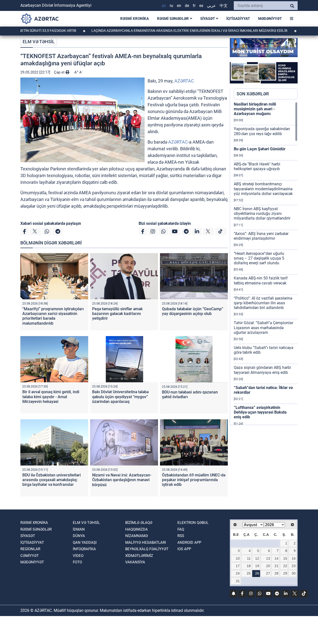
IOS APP (184, 549)
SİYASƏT (208, 18)
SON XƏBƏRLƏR (253, 93)
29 (285, 573)
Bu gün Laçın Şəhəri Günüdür (259, 149)
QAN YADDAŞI (85, 542)
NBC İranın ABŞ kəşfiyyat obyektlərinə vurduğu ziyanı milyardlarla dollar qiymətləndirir (262, 213)
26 (257, 573)
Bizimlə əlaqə (138, 522)
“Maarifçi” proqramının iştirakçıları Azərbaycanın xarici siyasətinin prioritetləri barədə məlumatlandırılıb (53, 316)
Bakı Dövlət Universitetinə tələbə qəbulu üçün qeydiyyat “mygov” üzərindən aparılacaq (120, 396)
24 (238, 573)
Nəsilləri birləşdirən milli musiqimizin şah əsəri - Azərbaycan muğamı (255, 109)
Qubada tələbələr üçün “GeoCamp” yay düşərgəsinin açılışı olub (192, 311)
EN (179, 5)
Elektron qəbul (192, 522)
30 (294, 573)
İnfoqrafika (84, 549)
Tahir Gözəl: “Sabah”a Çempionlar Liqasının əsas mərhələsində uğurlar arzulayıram (263, 327)
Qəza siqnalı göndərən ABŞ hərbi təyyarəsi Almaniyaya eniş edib (262, 370)
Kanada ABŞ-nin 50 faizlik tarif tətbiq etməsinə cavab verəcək (261, 280)
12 (257, 558)
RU (171, 5)
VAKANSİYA (135, 562)
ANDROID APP (189, 542)
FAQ (180, 529)
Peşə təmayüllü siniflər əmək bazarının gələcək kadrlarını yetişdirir (117, 314)
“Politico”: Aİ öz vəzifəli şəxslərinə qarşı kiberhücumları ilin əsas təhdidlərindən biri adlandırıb (263, 303)
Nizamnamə (136, 536)
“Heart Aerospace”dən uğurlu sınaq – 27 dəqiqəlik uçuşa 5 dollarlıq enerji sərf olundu (259, 258)
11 (249, 558)
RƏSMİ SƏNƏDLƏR (173, 18)
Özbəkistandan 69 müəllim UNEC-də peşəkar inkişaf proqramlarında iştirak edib (193, 480)
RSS (180, 536)
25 (249, 573)
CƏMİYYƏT (29, 555)
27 (268, 573)
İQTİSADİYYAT (238, 18)
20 (268, 566)
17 (238, 566)
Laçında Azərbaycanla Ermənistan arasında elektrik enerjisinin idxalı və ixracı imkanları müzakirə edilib (170, 31)
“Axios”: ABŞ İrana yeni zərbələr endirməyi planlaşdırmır (261, 236)
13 (268, 558)
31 (238, 581)
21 (276, 566)
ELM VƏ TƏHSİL (39, 41)
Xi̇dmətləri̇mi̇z (139, 555)
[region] (266, 263)
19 (257, 566)
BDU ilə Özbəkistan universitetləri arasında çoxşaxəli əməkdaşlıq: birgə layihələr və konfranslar (51, 480)
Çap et (60, 72)
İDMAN (79, 529)
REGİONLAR (30, 549)
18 (249, 566)
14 (276, 558)
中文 (224, 5)
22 (285, 566)
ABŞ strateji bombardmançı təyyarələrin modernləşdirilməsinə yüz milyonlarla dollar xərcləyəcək (263, 189)
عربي (211, 5)
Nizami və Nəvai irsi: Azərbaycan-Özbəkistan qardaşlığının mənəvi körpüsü (121, 480)
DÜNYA (79, 536)
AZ (164, 5)
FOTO (77, 562)
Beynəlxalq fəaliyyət (146, 549)
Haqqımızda (136, 529)
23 (294, 566)
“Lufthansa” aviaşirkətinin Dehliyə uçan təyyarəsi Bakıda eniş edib (260, 412)
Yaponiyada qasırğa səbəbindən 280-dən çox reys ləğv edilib (262, 131)
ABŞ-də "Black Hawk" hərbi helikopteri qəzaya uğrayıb (257, 166)
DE (187, 5)
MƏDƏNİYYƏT (270, 18)
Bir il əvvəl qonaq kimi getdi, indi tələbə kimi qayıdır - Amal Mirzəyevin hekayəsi (50, 396)
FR (194, 5)
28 (276, 573)
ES (201, 5)
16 (294, 558)
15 (285, 558)
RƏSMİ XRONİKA (134, 18)
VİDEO (78, 555)
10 (238, 558)
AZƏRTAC (184, 80)
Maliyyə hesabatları (145, 542)
